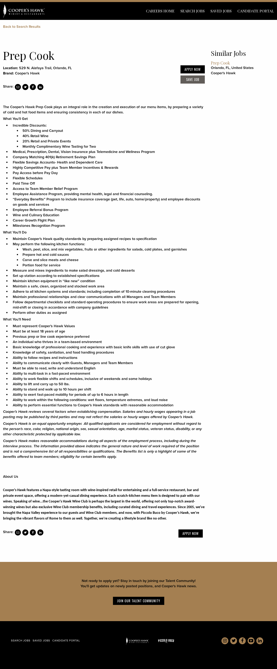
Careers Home (160, 10)
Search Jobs (192, 10)
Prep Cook (220, 63)
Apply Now (193, 69)
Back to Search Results (22, 26)
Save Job (192, 79)
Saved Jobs (221, 10)
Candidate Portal (255, 10)
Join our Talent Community (138, 600)
